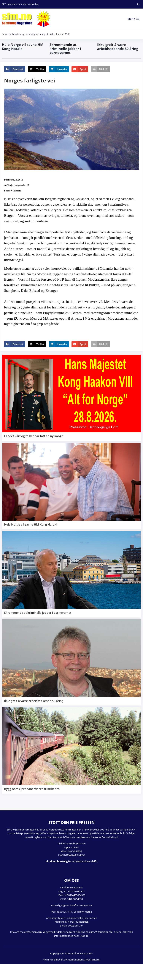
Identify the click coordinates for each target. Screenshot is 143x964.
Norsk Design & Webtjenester (84, 959)
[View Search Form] (138, 4)
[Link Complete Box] (71, 398)
